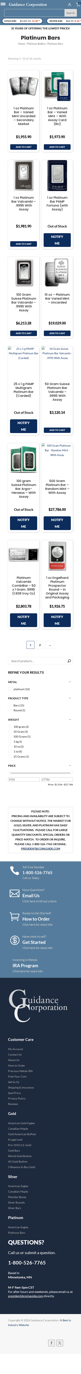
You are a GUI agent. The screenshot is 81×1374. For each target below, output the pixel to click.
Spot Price (14, 1093)
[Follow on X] (59, 1343)
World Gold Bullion (20, 1156)
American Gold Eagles (21, 1123)
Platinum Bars (16, 1232)
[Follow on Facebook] (51, 1343)
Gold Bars (14, 1150)
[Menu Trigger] (3, 4)
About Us (13, 1060)
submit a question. (40, 1252)
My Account (15, 1049)
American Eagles (18, 1186)
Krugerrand (15, 1139)
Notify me (57, 240)
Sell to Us (13, 1082)
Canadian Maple (18, 1128)
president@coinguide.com (25, 1296)
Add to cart (23, 146)
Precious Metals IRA (20, 1071)
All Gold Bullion (18, 1161)
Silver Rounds (16, 1202)
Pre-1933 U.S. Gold (19, 1145)
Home (21, 43)
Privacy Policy (17, 1098)
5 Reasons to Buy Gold (21, 1167)
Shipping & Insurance (21, 1087)
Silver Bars (14, 1208)
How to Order (16, 1065)
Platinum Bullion (36, 43)
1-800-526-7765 (27, 1262)
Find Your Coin (17, 1076)
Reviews (13, 1104)
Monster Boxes (17, 1197)
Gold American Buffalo (22, 1134)
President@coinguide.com (40, 848)
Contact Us (15, 1054)
